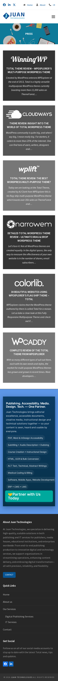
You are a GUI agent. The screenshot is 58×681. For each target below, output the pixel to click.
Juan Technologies (21, 677)
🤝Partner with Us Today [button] (24, 496)
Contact (7, 629)
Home (30, 4)
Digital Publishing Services (19, 616)
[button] (53, 16)
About (42, 4)
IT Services (11, 622)
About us (7, 601)
